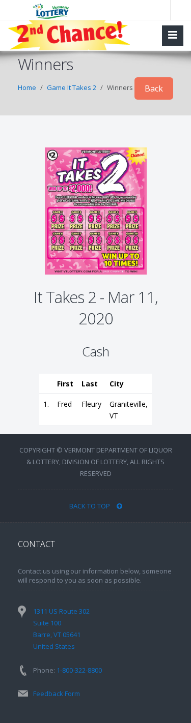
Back (154, 88)
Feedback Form (56, 693)
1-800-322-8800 (79, 670)
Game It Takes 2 (71, 87)
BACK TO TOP (90, 505)
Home (27, 87)
